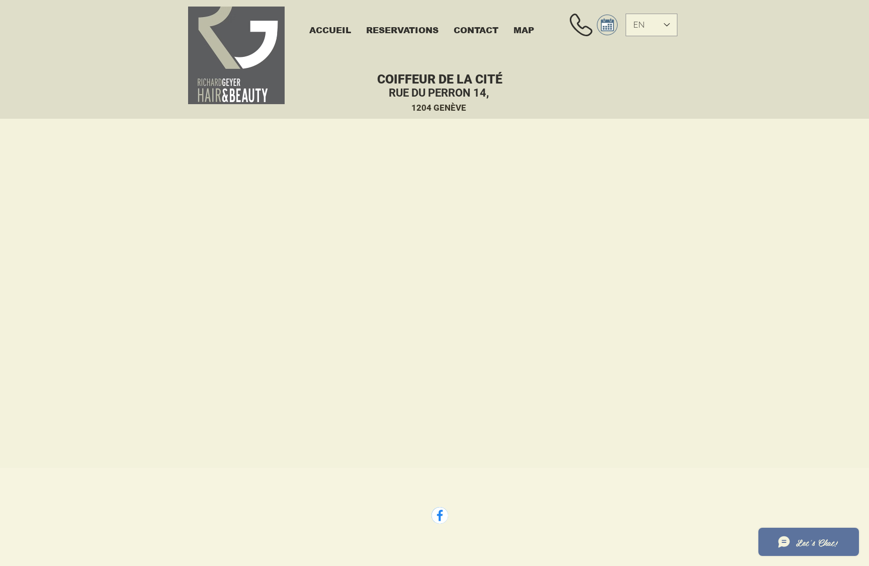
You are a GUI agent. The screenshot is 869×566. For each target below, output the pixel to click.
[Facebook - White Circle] (439, 515)
